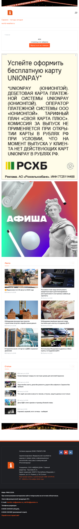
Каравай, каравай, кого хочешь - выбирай (33, 411)
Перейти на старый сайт (10, 515)
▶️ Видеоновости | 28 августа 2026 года (19, 290)
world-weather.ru (8, 23)
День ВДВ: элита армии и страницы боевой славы (35, 403)
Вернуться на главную (40, 45)
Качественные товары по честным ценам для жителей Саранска (41, 376)
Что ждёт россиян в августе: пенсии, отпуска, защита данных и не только (44, 394)
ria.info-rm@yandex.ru (15, 502)
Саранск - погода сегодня (12, 20)
